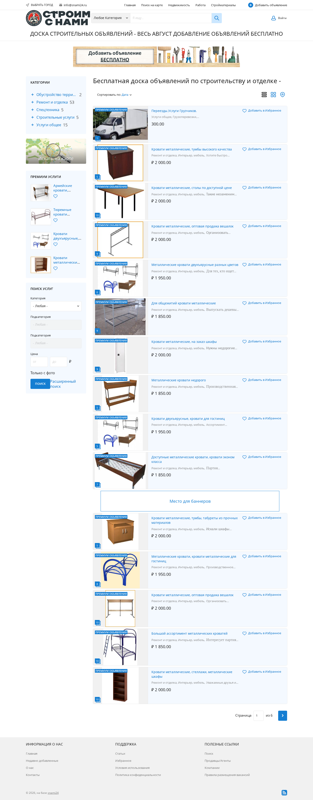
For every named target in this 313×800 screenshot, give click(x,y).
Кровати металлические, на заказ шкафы (184, 341)
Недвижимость (179, 5)
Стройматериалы (223, 5)
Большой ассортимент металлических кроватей (189, 633)
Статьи (120, 753)
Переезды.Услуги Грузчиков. (174, 111)
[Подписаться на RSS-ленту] (284, 792)
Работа (200, 5)
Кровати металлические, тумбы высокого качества (191, 149)
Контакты (33, 775)
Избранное (123, 761)
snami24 (53, 793)
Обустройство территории (56, 94)
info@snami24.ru (75, 5)
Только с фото (42, 372)
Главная (130, 5)
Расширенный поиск (63, 384)
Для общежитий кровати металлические (183, 303)
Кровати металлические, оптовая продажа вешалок (192, 226)
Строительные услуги (55, 117)
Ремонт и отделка (52, 102)
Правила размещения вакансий (227, 775)
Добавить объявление (271, 5)
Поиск (209, 753)
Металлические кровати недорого (178, 380)
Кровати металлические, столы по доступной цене (191, 188)
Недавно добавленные (42, 761)
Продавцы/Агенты (218, 761)
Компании (212, 768)
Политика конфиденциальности (138, 775)
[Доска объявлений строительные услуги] (58, 18)
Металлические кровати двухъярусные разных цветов (194, 264)
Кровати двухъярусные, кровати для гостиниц (188, 418)
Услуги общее (48, 124)
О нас (30, 768)
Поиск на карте (152, 5)
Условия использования (132, 768)
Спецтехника (47, 109)
